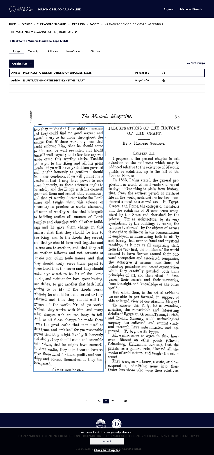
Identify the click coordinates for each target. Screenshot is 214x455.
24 (99, 401)
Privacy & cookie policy (107, 450)
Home (12, 24)
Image (16, 51)
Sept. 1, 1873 (78, 24)
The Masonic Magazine (51, 24)
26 (113, 401)
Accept (107, 441)
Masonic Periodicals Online (59, 9)
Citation (95, 51)
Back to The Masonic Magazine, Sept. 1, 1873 (40, 41)
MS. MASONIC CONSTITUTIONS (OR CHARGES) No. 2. (57, 72)
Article (15, 72)
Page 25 (94, 24)
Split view (52, 51)
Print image (197, 63)
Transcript (33, 51)
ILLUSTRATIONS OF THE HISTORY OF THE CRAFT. (54, 80)
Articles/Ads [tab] (19, 63)
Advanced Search (190, 9)
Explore (168, 9)
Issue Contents (74, 51)
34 (125, 401)
